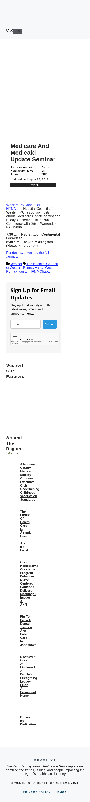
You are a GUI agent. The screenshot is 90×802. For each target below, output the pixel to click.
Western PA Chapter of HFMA (23, 206)
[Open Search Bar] (9, 31)
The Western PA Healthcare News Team (21, 171)
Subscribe (51, 324)
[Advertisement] (45, 85)
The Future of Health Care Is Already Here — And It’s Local (25, 531)
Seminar (33, 185)
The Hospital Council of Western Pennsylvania (32, 265)
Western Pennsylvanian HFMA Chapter (31, 269)
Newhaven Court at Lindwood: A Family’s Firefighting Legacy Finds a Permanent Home (28, 676)
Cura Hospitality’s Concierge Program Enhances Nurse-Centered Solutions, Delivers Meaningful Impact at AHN (29, 583)
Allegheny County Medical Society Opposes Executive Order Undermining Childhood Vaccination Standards (29, 481)
